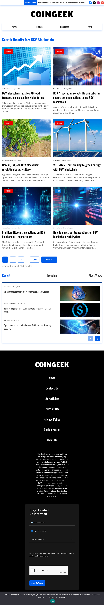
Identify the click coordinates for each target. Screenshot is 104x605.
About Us (52, 440)
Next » (49, 259)
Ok (52, 601)
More (90, 26)
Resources (64, 26)
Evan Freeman (6, 160)
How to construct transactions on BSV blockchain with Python (75, 234)
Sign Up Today (37, 583)
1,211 (34, 259)
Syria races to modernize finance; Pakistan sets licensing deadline (27, 327)
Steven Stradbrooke (10, 303)
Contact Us (52, 388)
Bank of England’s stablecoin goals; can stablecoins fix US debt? (61, 3)
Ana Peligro (7, 320)
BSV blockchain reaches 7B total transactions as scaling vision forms (23, 95)
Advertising (52, 398)
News (14, 26)
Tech (58, 190)
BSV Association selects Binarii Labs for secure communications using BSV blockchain (76, 97)
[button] (90, 338)
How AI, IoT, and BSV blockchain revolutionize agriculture (20, 167)
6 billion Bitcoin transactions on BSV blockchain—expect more (23, 234)
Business (8, 51)
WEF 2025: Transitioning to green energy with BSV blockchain (77, 167)
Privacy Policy (52, 419)
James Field (56, 160)
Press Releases (57, 89)
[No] (101, 598)
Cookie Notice (52, 429)
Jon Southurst (6, 89)
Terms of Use (52, 409)
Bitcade (39, 26)
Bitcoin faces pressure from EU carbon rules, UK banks (26, 291)
